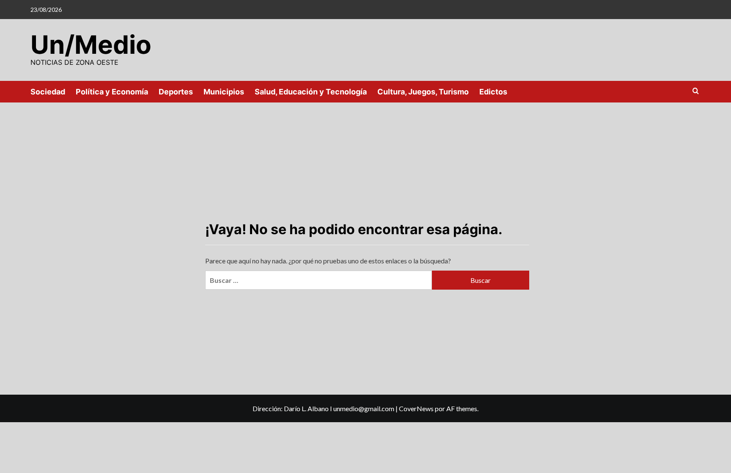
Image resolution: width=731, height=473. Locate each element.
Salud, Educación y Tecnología (311, 91)
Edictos (493, 91)
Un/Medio (90, 44)
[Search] (695, 91)
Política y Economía (112, 91)
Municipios (223, 91)
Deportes (176, 91)
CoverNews (416, 408)
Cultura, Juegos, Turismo (423, 91)
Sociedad (47, 91)
